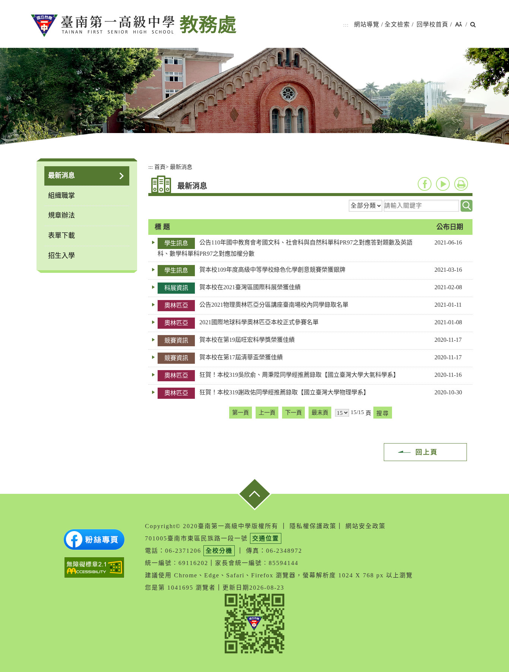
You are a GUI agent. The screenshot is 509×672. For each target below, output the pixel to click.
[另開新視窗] (94, 539)
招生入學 (61, 255)
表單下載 (61, 235)
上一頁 (267, 412)
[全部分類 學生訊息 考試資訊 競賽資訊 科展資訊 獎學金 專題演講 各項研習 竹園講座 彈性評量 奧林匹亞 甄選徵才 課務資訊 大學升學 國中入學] (365, 206)
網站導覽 (366, 24)
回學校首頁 (432, 24)
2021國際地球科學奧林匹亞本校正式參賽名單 (259, 322)
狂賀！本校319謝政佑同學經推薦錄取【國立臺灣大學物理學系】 (284, 392)
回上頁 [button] (426, 452)
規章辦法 (61, 215)
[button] (458, 25)
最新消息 (61, 175)
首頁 (159, 167)
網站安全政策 (365, 526)
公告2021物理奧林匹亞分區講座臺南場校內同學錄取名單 (273, 305)
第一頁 (240, 412)
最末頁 (320, 412)
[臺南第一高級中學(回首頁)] (102, 26)
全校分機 (219, 551)
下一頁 (293, 412)
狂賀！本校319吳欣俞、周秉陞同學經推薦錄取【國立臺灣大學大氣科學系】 (299, 375)
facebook (424, 184)
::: (346, 25)
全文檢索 (397, 24)
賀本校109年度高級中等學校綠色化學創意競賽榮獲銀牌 (272, 269)
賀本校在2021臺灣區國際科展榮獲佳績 (250, 287)
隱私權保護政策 (313, 526)
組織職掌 (61, 195)
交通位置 (265, 538)
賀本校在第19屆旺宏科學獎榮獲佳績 (247, 340)
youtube (443, 184)
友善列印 (461, 184)
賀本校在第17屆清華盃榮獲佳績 (241, 357)
